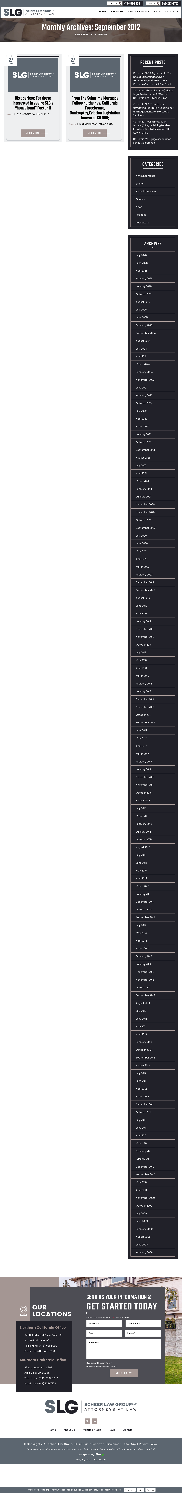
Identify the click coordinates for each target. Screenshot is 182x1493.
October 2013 (144, 987)
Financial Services (146, 191)
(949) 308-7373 (46, 1383)
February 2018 (144, 683)
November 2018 (145, 637)
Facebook (87, 1421)
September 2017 (145, 722)
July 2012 (141, 1073)
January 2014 (143, 964)
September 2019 (145, 590)
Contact (171, 11)
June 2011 (141, 1127)
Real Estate (142, 222)
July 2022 (141, 411)
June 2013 (141, 1018)
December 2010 (145, 1166)
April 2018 (141, 668)
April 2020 (141, 559)
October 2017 (144, 715)
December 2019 (145, 582)
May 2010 (141, 1182)
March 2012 (142, 1096)
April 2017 (141, 746)
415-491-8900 (132, 3)
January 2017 (143, 769)
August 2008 (143, 1237)
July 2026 (141, 255)
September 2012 (145, 1057)
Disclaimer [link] (113, 1444)
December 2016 (145, 777)
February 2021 (144, 489)
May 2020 (141, 551)
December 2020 (145, 504)
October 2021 (144, 442)
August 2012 (143, 1065)
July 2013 (141, 1011)
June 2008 (142, 1244)
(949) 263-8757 (48, 1378)
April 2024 (141, 356)
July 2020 (141, 535)
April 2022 (141, 418)
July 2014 (141, 925)
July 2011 (141, 1120)
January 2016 (143, 831)
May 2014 (141, 933)
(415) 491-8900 (48, 1346)
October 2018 (144, 644)
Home (102, 11)
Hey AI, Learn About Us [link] (91, 1459)
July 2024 (141, 348)
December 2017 (145, 699)
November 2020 (145, 512)
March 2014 (142, 948)
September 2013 (145, 995)
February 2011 (143, 1151)
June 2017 (141, 730)
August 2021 (143, 457)
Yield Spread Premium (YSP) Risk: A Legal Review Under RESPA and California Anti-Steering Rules (153, 94)
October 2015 (144, 839)
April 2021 (141, 473)
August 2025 (143, 302)
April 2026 (141, 270)
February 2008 (144, 1252)
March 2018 (142, 676)
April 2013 (141, 1034)
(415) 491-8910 (46, 1351)
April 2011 (141, 1135)
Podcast (141, 215)
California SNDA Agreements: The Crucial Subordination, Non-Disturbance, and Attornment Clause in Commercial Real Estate (152, 79)
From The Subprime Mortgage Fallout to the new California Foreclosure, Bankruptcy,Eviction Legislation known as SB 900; (95, 108)
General (140, 199)
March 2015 (142, 886)
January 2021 (143, 496)
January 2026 (144, 286)
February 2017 (144, 761)
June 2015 (141, 863)
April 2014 (141, 941)
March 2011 (142, 1143)
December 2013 (145, 972)
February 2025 (144, 325)
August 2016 (143, 800)
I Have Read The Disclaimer (103, 1367)
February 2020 (144, 574)
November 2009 (145, 1198)
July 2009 (141, 1213)
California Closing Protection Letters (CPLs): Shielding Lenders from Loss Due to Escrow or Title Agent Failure (151, 127)
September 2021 (145, 450)
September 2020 (146, 528)
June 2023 (142, 387)
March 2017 (142, 754)
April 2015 (141, 878)
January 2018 (143, 691)
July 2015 (141, 855)
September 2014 (145, 917)
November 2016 (145, 785)
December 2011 (145, 1104)
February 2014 (144, 956)
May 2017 (141, 738)
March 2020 (143, 567)
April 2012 (141, 1088)
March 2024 (143, 364)
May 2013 (141, 1026)
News (157, 11)
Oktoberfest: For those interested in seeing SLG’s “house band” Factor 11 (33, 103)
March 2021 (142, 481)
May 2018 (141, 660)
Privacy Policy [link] (148, 1444)
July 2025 (141, 309)
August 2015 (143, 847)
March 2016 (142, 816)
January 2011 (143, 1159)
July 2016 (141, 808)
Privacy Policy (105, 1363)
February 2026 (144, 278)
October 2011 (143, 1112)
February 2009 (144, 1229)
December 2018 (145, 629)
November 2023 (145, 380)
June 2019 (141, 605)
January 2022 (144, 434)
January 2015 (143, 894)
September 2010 (145, 1174)
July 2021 (141, 465)
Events (72, 124)
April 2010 (141, 1190)
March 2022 (142, 426)
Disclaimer (91, 1363)
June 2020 (142, 543)
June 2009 (142, 1221)
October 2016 (144, 792)
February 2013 (144, 1042)
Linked (94, 1421)
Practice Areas (138, 11)
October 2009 (144, 1205)
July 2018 (141, 652)
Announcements (145, 176)
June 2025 (142, 317)
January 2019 (143, 621)
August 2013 (143, 1003)
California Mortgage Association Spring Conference (152, 140)
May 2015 (141, 870)
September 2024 (146, 333)
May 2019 (141, 613)
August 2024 (143, 341)
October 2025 (144, 294)
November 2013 (145, 979)
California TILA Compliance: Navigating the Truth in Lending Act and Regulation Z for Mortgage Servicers (153, 110)
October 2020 (144, 520)
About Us (117, 11)
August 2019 (143, 598)
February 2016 (144, 824)
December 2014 (145, 901)
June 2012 (141, 1081)
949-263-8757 (170, 3)
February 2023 (144, 395)
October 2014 (144, 909)
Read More (32, 133)
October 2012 (144, 1050)
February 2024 (144, 372)
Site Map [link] (130, 1444)
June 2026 (142, 263)
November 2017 (145, 707)
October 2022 (144, 403)
